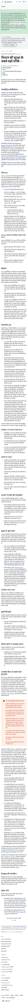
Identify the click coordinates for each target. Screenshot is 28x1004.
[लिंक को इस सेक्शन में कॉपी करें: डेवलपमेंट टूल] (12, 325)
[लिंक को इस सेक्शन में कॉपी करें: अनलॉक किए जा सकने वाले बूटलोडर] (8, 674)
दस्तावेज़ (3, 6)
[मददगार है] (17, 54)
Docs (7, 51)
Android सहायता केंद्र (5, 978)
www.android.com (5, 982)
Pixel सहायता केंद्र (4, 980)
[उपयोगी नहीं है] (19, 54)
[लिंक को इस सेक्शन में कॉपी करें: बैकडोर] (7, 269)
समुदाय (12, 995)
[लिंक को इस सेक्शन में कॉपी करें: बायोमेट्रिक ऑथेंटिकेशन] (19, 90)
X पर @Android (4, 957)
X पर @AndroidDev (5, 959)
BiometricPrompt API (7, 145)
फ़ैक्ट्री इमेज (3, 948)
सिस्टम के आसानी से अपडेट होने (12, 563)
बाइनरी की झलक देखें (5, 946)
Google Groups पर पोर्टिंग (6, 971)
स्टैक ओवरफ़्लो (4, 987)
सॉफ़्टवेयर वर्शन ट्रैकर (5, 990)
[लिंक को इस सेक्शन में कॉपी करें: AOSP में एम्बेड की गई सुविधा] (23, 495)
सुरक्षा (11, 51)
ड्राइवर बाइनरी (3, 951)
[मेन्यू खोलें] (2, 2)
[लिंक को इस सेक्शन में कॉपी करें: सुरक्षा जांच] (10, 891)
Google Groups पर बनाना (6, 969)
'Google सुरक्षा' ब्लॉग (5, 964)
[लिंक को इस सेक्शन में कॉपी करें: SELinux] (9, 173)
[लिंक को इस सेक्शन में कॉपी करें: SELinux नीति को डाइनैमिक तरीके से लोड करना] (5, 237)
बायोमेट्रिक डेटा (5, 94)
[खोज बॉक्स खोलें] (17, 2)
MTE (5, 902)
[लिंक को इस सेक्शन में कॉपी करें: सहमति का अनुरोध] (13, 457)
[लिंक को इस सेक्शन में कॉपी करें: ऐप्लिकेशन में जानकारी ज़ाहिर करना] (23, 430)
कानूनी (16, 995)
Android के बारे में (5, 995)
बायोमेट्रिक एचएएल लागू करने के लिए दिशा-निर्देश (13, 164)
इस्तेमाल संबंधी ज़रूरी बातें (6, 941)
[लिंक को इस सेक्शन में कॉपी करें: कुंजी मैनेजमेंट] (12, 612)
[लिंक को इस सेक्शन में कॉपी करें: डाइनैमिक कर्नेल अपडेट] (16, 590)
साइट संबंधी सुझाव (10, 997)
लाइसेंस (21, 995)
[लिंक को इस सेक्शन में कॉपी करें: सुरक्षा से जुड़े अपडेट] (16, 531)
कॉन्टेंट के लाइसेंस (20, 926)
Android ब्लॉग (4, 962)
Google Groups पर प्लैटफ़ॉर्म (7, 967)
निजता (3, 997)
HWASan (12, 905)
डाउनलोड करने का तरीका (6, 944)
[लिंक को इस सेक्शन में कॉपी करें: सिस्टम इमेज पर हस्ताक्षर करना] (24, 644)
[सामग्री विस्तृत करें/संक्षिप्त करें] (18, 66)
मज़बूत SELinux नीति (6, 186)
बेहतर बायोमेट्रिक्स (12, 152)
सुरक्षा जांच (8, 894)
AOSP (2, 51)
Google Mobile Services (6, 985)
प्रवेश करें (24, 1)
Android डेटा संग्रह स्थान (6, 939)
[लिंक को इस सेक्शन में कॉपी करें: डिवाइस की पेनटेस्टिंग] (18, 874)
